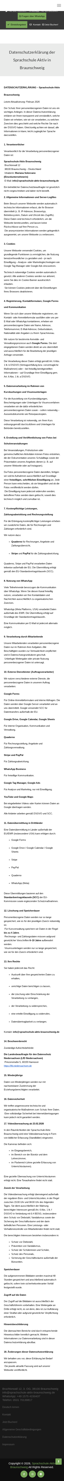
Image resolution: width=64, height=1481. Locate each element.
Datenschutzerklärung (14, 1437)
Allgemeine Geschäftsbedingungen (21, 1429)
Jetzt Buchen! (51, 24)
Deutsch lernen (10, 1407)
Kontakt (37, 24)
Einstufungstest (18, 24)
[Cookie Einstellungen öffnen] (5, 1477)
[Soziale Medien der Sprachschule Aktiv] (24, 1474)
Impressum (8, 1444)
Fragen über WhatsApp (33, 16)
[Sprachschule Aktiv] (58, 1461)
